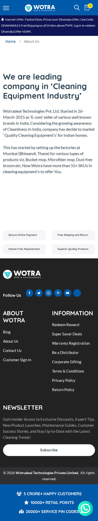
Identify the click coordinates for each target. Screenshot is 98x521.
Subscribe (49, 450)
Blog (7, 332)
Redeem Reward (65, 324)
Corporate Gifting (66, 361)
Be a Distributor (65, 352)
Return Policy (63, 389)
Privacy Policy (63, 380)
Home (11, 41)
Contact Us (12, 350)
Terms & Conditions (68, 371)
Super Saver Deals (67, 334)
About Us (10, 341)
